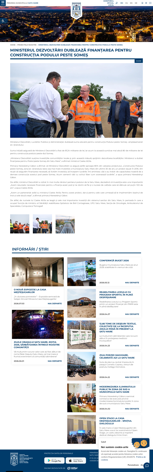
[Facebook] (142, 3)
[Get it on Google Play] (54, 459)
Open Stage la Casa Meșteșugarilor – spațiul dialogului (115, 421)
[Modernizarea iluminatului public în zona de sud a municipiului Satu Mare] (81, 398)
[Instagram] (146, 3)
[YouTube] (150, 3)
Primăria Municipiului (22, 3)
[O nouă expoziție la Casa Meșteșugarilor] (38, 271)
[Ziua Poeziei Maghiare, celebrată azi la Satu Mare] (81, 366)
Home (12, 45)
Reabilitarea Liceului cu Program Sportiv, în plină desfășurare (116, 295)
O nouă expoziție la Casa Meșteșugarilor (30, 291)
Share (138, 61)
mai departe (55, 303)
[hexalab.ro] (73, 468)
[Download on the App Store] (75, 459)
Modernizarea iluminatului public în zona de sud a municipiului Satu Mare (117, 389)
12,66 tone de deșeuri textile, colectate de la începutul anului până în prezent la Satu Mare (117, 327)
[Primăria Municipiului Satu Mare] (76, 10)
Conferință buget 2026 (114, 260)
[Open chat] (147, 466)
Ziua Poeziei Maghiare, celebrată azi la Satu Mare (117, 356)
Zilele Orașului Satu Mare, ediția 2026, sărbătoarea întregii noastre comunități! (37, 345)
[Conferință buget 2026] (81, 271)
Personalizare (133, 465)
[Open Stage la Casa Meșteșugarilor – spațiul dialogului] (81, 429)
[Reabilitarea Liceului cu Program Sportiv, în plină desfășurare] (81, 303)
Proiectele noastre (26, 45)
